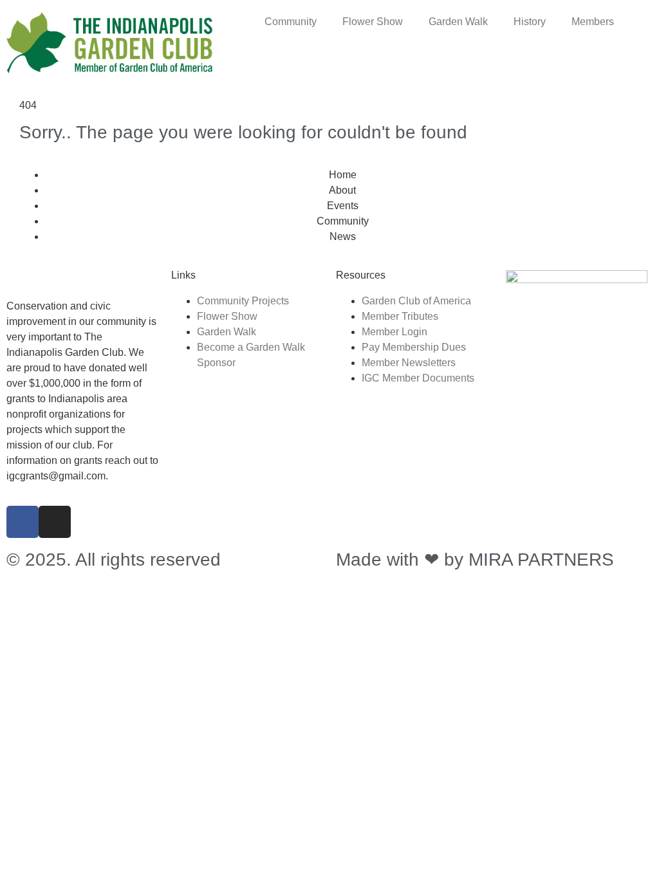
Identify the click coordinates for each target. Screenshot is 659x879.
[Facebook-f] (22, 522)
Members (592, 21)
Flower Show (372, 21)
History (530, 21)
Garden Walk (458, 21)
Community (291, 21)
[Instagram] (55, 522)
